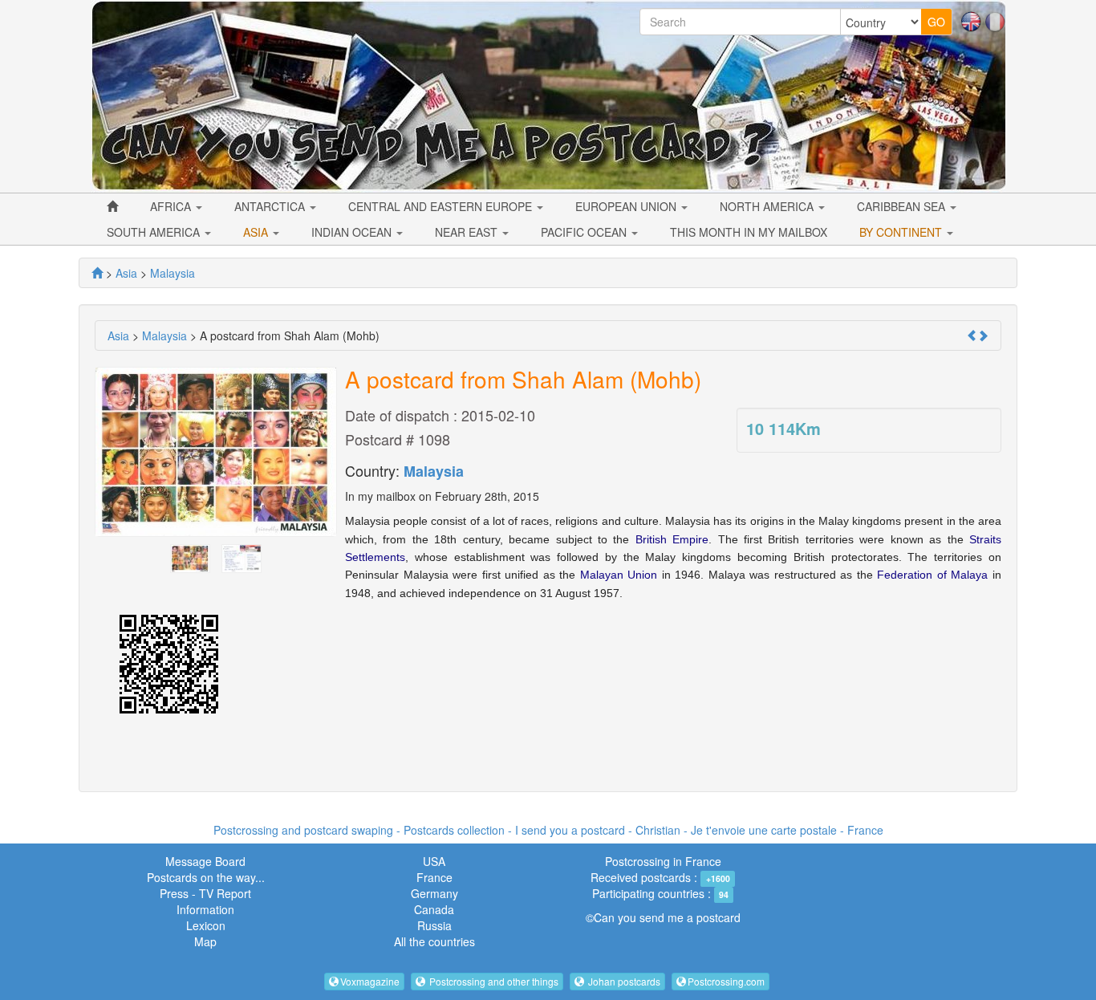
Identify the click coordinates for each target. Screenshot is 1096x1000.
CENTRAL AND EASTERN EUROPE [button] (441, 206)
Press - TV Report (205, 893)
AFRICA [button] (172, 206)
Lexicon (205, 925)
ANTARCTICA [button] (271, 206)
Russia (434, 925)
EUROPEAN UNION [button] (627, 206)
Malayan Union (619, 574)
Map (205, 941)
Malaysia (434, 471)
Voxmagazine (370, 981)
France (434, 877)
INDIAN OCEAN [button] (353, 232)
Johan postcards (623, 981)
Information (205, 909)
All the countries (434, 941)
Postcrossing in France (663, 861)
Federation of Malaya (932, 574)
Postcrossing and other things (492, 981)
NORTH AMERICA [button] (768, 206)
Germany (434, 893)
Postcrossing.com (726, 981)
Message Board (205, 861)
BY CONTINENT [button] (902, 232)
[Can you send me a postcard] (97, 273)
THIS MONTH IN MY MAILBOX (748, 232)
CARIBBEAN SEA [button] (902, 206)
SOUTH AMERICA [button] (155, 232)
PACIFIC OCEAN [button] (585, 232)
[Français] (994, 20)
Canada (434, 909)
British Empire (671, 539)
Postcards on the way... (206, 877)
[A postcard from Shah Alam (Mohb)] (190, 556)
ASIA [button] (257, 232)
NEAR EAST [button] (468, 232)
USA (434, 861)
